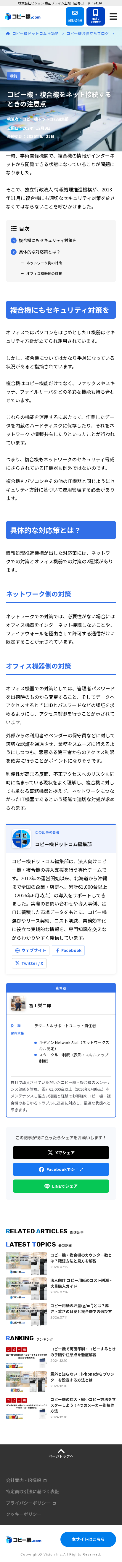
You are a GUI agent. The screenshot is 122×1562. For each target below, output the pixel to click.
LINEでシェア (65, 1186)
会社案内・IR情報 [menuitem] (23, 1480)
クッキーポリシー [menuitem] (23, 1514)
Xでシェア (65, 1152)
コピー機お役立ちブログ (88, 33)
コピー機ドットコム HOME (35, 33)
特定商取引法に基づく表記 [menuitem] (32, 1491)
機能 (13, 75)
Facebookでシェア (64, 1169)
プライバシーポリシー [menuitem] (28, 1503)
